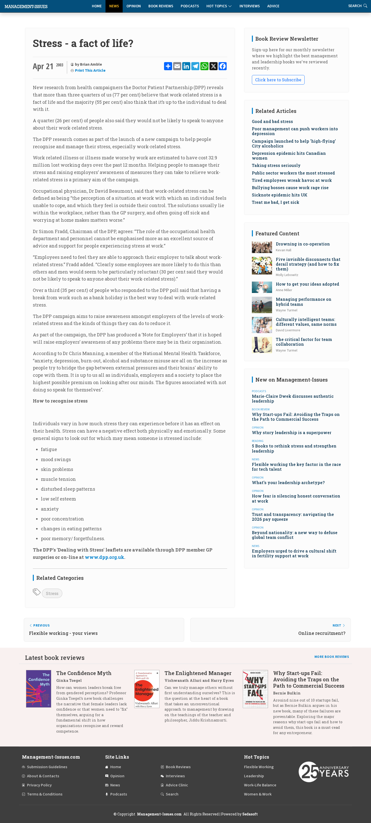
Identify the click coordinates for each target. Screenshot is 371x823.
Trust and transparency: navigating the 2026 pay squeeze (293, 517)
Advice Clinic (177, 785)
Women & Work (258, 794)
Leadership (254, 776)
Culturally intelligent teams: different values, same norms (306, 322)
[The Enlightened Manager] (149, 698)
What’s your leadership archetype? (288, 482)
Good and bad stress (272, 121)
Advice (273, 6)
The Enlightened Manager (198, 673)
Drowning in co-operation (303, 243)
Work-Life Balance (260, 785)
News (114, 6)
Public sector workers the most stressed (293, 173)
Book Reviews (160, 6)
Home (97, 6)
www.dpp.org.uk (104, 557)
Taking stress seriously (276, 165)
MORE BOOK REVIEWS (331, 657)
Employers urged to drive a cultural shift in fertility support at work (294, 553)
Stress (52, 593)
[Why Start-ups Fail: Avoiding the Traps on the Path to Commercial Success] (258, 705)
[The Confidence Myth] (41, 704)
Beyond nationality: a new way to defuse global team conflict (294, 535)
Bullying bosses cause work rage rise (290, 187)
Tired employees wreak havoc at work (292, 180)
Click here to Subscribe (278, 79)
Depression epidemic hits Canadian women (289, 156)
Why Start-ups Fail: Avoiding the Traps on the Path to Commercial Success (296, 417)
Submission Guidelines (47, 767)
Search (172, 794)
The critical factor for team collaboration (304, 342)
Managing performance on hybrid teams (303, 301)
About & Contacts (43, 776)
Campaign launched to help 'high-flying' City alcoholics (294, 143)
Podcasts (190, 6)
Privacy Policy (39, 785)
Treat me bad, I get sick (275, 202)
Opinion (133, 6)
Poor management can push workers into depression (295, 131)
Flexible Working (259, 767)
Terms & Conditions (44, 794)
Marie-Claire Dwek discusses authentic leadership (293, 398)
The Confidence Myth (84, 673)
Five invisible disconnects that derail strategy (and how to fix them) (308, 264)
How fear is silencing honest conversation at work (296, 498)
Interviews (250, 6)
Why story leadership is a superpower (291, 432)
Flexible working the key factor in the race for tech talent (296, 467)
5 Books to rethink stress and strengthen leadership (294, 448)
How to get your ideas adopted (307, 284)
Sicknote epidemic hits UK (279, 194)
